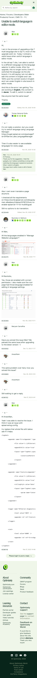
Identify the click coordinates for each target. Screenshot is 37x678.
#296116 (5, 550)
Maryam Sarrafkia (18, 326)
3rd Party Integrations (18, 674)
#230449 (5, 212)
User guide (7, 615)
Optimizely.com (8, 584)
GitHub (5, 620)
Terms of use (18, 668)
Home (2, 15)
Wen (13, 32)
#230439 (5, 150)
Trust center (18, 670)
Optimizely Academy (7, 623)
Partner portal (8, 610)
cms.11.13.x (6, 104)
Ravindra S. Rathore (19, 218)
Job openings (8, 591)
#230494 (5, 321)
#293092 (5, 349)
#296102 (5, 397)
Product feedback (26, 592)
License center (8, 594)
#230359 (5, 108)
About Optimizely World (18, 663)
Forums (10, 15)
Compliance (18, 672)
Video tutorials (8, 618)
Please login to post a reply (20, 556)
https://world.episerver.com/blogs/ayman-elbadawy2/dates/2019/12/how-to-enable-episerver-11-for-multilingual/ (18, 202)
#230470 (5, 257)
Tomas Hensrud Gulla (20, 113)
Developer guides (9, 612)
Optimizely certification (7, 588)
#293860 (5, 374)
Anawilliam (16, 354)
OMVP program (26, 582)
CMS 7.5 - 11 (21, 17)
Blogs (22, 587)
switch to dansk (24, 92)
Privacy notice (18, 665)
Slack (22, 589)
